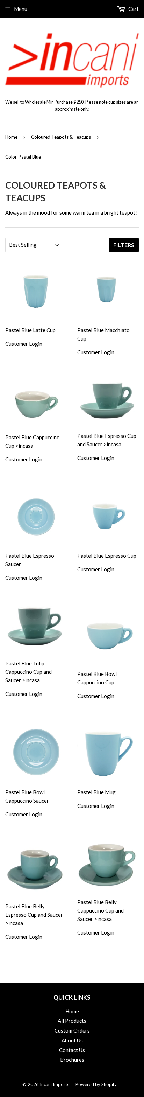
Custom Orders (72, 1030)
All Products (72, 1021)
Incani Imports (54, 1084)
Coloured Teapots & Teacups (61, 137)
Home (11, 137)
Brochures (72, 1059)
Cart (133, 9)
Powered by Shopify (96, 1084)
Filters (123, 245)
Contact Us (72, 1050)
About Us (72, 1040)
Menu (20, 9)
